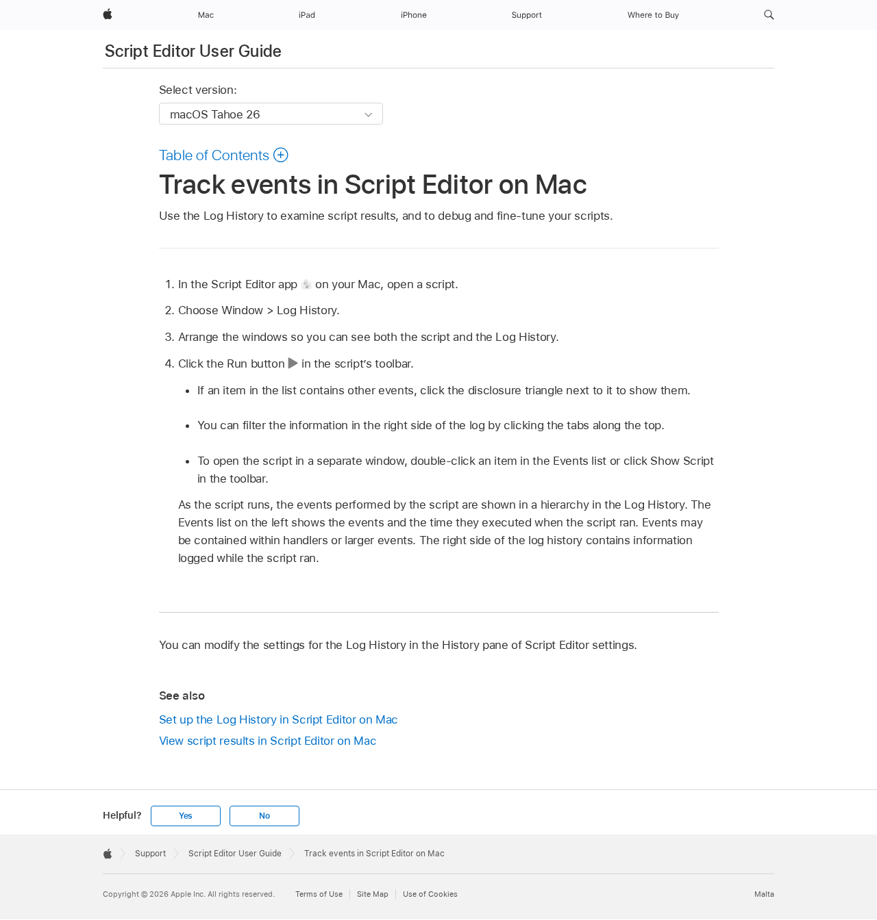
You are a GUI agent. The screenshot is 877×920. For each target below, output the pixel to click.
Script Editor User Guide (193, 51)
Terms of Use (319, 894)
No (264, 816)
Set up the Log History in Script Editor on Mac (279, 719)
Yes (186, 816)
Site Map (372, 894)
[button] (769, 15)
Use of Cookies (430, 894)
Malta (764, 894)
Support (150, 853)
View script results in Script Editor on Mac (268, 741)
